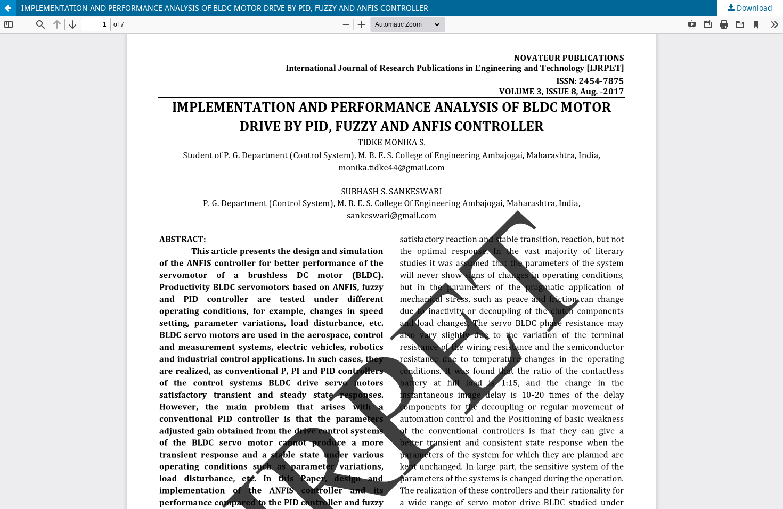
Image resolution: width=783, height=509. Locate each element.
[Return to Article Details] (8, 8)
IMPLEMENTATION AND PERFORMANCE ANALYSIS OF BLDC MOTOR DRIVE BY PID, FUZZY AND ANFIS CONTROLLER (224, 8)
